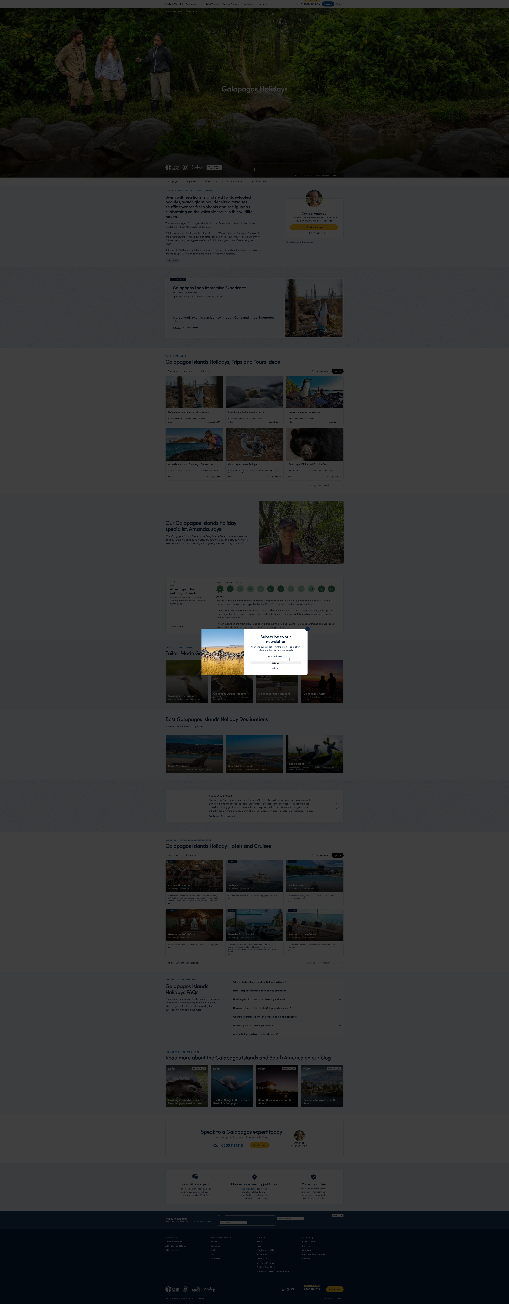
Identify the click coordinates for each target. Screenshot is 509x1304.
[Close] (307, 629)
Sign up (275, 662)
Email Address (275, 656)
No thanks (275, 668)
